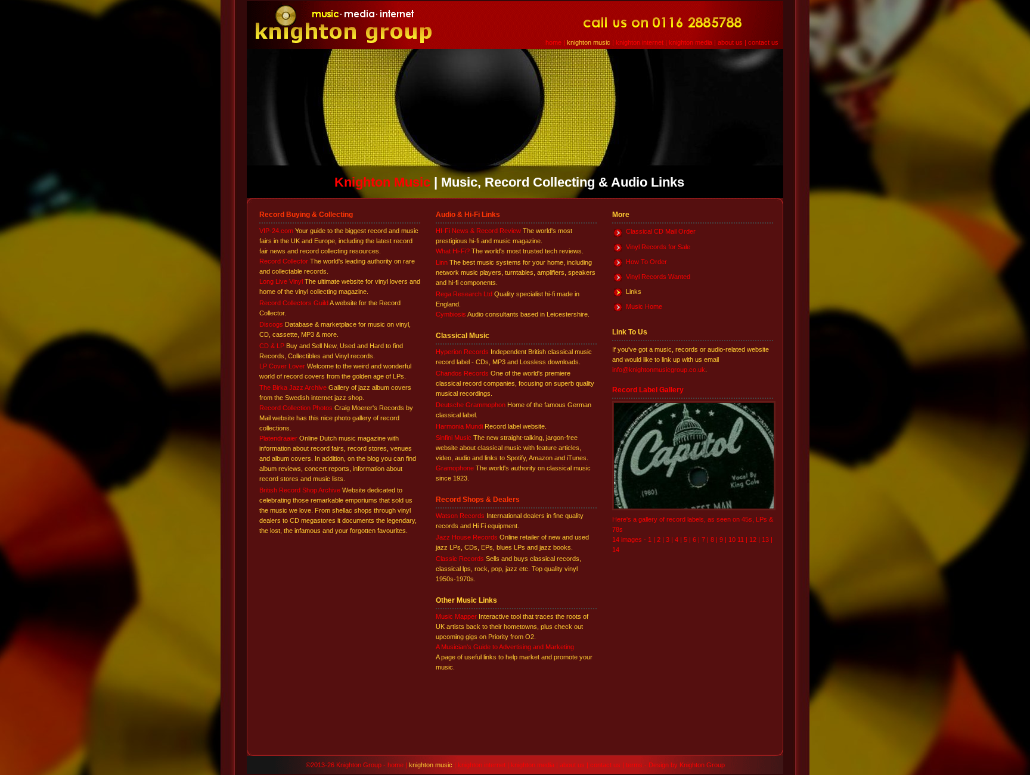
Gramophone (455, 468)
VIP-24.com (276, 230)
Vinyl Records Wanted (658, 276)
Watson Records (460, 515)
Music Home (644, 306)
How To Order (646, 261)
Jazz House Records (467, 537)
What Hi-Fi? (453, 251)
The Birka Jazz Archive (293, 387)
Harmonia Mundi (459, 426)
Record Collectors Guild (293, 302)
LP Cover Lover (282, 366)
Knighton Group (702, 764)
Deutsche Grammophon (470, 404)
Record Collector (283, 261)
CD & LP (271, 345)
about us (730, 42)
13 (765, 539)
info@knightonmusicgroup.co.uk (658, 369)
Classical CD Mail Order (661, 231)
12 (752, 539)
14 (615, 549)
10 (732, 539)
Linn (442, 262)
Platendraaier (278, 438)
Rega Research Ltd (464, 293)
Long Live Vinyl (281, 281)
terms (634, 764)
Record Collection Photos (296, 407)
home (553, 42)
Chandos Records (462, 373)
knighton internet (639, 42)
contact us (763, 42)
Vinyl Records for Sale (658, 246)
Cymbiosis (451, 314)
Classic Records (460, 558)
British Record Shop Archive (299, 490)
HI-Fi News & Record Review (478, 230)
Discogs (271, 324)
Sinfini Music (453, 437)
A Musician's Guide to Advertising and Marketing (505, 646)
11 (740, 539)
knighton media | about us (548, 764)
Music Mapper (456, 616)
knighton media (690, 42)
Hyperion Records (462, 351)
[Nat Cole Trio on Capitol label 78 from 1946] (693, 508)
